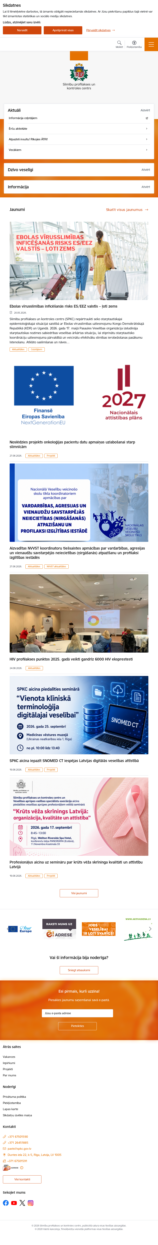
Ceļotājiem (36, 349)
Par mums (9, 1075)
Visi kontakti (22, 1179)
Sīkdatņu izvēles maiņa (17, 1115)
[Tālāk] (150, 929)
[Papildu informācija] (21, 1167)
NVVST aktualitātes (56, 566)
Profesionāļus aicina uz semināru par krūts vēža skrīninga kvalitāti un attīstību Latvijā (76, 864)
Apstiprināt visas (63, 30)
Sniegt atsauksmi (79, 970)
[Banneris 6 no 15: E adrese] (20, 929)
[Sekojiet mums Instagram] (31, 1203)
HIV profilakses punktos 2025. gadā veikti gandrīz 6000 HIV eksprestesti (71, 659)
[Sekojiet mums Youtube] (14, 1202)
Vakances (9, 1057)
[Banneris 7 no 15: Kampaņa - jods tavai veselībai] (59, 929)
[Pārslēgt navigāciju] (151, 44)
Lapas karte (10, 1109)
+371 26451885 (18, 1142)
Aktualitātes (18, 349)
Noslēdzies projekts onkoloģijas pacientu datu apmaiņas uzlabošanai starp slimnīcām (72, 444)
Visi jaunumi (79, 893)
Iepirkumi (9, 1063)
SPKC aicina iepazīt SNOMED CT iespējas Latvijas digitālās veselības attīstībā (74, 760)
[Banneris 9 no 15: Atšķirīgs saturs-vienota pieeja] (138, 929)
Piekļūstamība (12, 1103)
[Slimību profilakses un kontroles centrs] (25, 44)
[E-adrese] (10, 1168)
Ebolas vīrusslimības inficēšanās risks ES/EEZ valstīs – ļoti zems (63, 306)
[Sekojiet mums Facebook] (6, 1203)
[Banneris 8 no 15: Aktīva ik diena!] (99, 929)
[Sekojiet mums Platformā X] (22, 1203)
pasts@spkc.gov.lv (19, 1148)
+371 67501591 (17, 1161)
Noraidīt (22, 30)
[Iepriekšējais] (8, 929)
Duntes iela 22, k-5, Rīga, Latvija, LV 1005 (34, 1155)
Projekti (51, 455)
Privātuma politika (14, 1097)
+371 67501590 (18, 1136)
